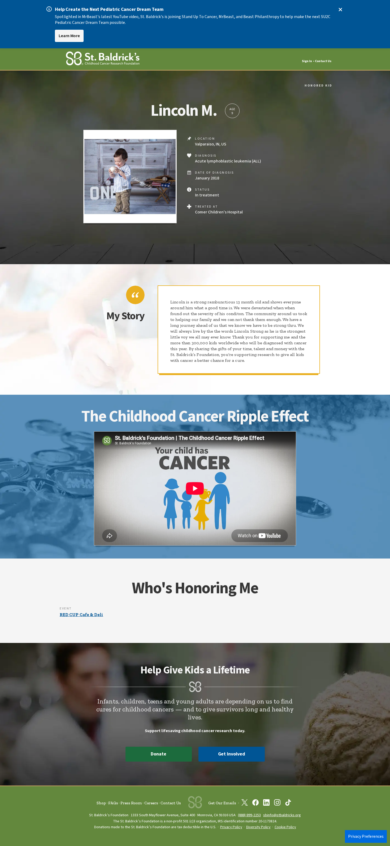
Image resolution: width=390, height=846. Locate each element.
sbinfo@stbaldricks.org (282, 815)
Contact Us (323, 61)
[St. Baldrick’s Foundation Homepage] (102, 59)
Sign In (307, 61)
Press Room (131, 803)
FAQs (113, 803)
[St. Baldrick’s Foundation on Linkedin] (266, 803)
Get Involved (231, 754)
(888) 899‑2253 (249, 815)
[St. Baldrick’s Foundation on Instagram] (277, 803)
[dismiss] (340, 9)
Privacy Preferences (366, 836)
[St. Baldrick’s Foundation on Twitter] (244, 803)
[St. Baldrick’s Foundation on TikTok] (288, 803)
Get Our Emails (222, 803)
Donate (158, 754)
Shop (101, 803)
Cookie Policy (285, 827)
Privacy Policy (231, 827)
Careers (151, 803)
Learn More (69, 36)
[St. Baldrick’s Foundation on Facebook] (255, 803)
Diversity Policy (258, 827)
